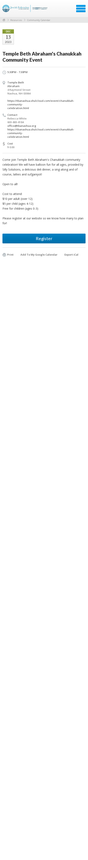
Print (10, 254)
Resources (16, 20)
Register (44, 238)
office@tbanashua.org (21, 126)
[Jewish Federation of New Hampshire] (25, 10)
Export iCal (71, 254)
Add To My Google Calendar (39, 254)
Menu (81, 8)
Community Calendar (38, 20)
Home (3, 20)
